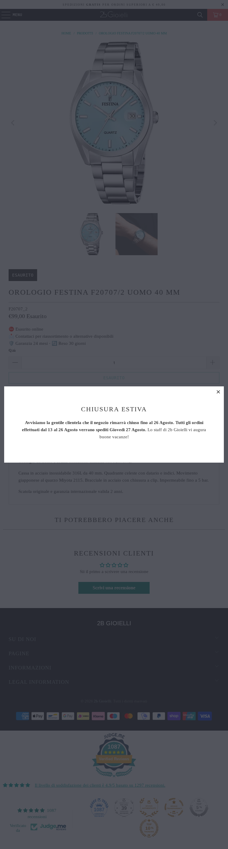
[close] (218, 391)
